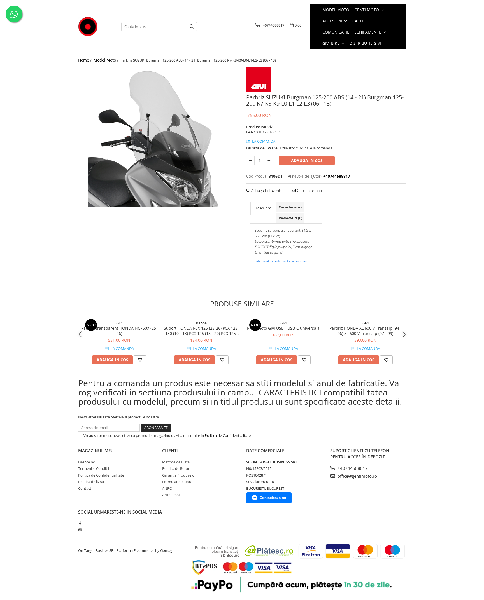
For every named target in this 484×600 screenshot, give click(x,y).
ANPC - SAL (171, 494)
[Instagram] (80, 529)
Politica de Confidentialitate (228, 435)
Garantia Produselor (179, 475)
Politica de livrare (92, 481)
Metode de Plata (176, 462)
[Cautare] (192, 26)
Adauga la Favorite (266, 190)
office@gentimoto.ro (356, 476)
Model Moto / (107, 60)
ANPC (167, 488)
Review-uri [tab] (290, 218)
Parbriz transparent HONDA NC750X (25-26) (119, 330)
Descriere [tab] (263, 207)
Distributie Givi (365, 43)
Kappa (201, 322)
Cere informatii (309, 190)
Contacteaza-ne (273, 498)
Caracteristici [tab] (290, 207)
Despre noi (87, 462)
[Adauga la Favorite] (140, 359)
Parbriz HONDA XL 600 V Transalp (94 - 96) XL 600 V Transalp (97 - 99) (365, 330)
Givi (119, 322)
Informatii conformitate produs (281, 261)
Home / (85, 60)
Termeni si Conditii (93, 468)
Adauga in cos (307, 160)
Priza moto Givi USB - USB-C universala (283, 328)
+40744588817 (352, 468)
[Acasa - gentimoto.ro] (95, 26)
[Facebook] (80, 523)
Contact (84, 488)
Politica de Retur (175, 468)
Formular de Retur (177, 481)
